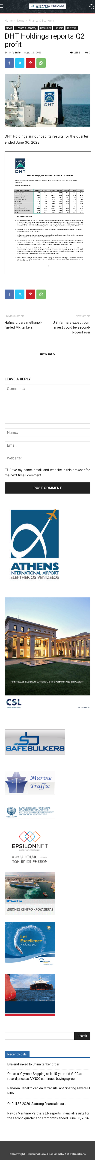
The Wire (71, 28)
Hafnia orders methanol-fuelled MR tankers (23, 325)
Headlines (45, 28)
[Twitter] (19, 63)
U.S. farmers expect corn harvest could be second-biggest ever (71, 327)
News (20, 21)
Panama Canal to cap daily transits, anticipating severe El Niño (48, 1090)
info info (15, 52)
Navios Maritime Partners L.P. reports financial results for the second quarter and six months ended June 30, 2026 (48, 1115)
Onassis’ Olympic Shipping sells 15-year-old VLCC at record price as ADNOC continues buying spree (44, 1076)
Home (9, 21)
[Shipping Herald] (47, 6)
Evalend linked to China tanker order (33, 1064)
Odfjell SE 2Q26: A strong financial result (36, 1104)
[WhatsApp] (41, 63)
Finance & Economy (41, 21)
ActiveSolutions (75, 1154)
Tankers (59, 28)
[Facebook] (9, 63)
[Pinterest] (30, 63)
